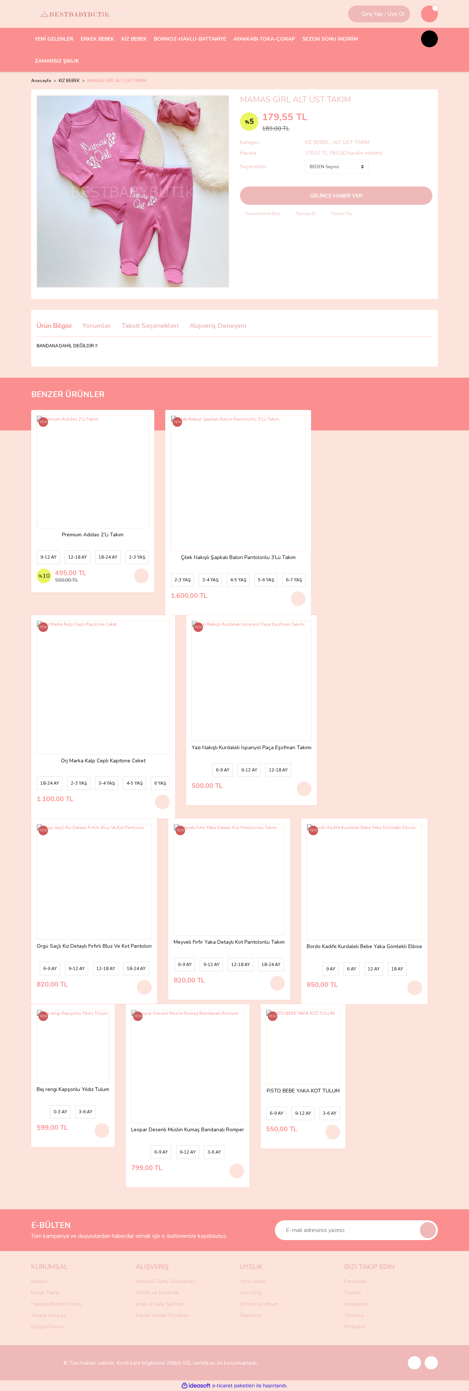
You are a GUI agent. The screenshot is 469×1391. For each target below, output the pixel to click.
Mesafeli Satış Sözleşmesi (166, 1281)
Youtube (354, 1315)
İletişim (39, 1281)
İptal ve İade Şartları (160, 1304)
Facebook (355, 1281)
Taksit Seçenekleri (150, 325)
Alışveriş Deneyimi (217, 325)
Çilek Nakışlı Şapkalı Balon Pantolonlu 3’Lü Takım (238, 558)
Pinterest (354, 1326)
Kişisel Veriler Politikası (162, 1315)
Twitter (352, 1292)
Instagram (356, 1304)
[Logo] (78, 14)
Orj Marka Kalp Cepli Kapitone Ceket (103, 761)
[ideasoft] (196, 1385)
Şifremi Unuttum (259, 1304)
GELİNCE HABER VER (336, 195)
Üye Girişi (251, 1292)
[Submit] (428, 1230)
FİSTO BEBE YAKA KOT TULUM (303, 1091)
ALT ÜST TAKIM (351, 142)
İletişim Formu (47, 1326)
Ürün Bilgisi (54, 325)
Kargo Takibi (45, 1292)
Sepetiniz (250, 1315)
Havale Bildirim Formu (56, 1304)
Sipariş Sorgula (49, 1315)
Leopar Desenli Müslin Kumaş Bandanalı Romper (187, 1130)
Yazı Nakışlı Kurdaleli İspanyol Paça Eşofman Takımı (251, 748)
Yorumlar (96, 325)
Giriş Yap (372, 14)
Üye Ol (396, 14)
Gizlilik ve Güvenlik (157, 1292)
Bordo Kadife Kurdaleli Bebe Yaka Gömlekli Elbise (364, 947)
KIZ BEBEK (317, 142)
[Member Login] (356, 13)
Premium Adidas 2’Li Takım (92, 535)
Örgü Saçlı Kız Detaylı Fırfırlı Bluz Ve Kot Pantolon (94, 946)
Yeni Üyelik (253, 1281)
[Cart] (429, 13)
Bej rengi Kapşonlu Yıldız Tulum (73, 1090)
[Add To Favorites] (260, 213)
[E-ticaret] (233, 1386)
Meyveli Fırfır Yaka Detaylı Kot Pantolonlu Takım (229, 942)
